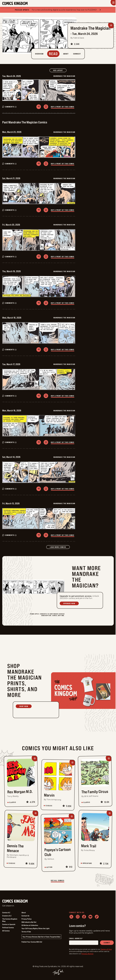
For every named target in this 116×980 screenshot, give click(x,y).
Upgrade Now (69, 603)
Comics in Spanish (8, 924)
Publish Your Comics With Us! (32, 942)
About (24, 912)
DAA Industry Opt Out (29, 922)
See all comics (57, 880)
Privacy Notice (87, 954)
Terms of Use (26, 931)
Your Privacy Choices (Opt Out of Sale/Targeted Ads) (41, 937)
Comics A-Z (6, 912)
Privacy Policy (26, 919)
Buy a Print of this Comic (62, 107)
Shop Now (23, 706)
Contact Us (25, 916)
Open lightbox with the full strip (20, 90)
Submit (107, 942)
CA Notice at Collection (30, 925)
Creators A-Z (6, 916)
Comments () (11, 107)
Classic (12, 802)
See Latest (59, 70)
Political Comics (8, 927)
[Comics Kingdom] (15, 901)
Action (49, 867)
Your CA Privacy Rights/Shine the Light (36, 928)
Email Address (76, 939)
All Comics (6, 931)
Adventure (87, 863)
